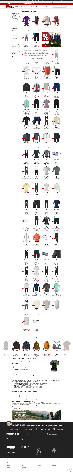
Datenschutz (40, 452)
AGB (37, 452)
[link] (16, 10)
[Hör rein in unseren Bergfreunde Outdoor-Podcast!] (29, 447)
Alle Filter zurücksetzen (14, 32)
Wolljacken (23, 466)
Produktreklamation (39, 451)
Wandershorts (39, 464)
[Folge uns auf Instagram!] (23, 447)
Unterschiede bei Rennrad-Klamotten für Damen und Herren (22, 366)
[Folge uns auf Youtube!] (26, 447)
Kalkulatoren (8, 464)
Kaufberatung (8, 465)
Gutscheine (53, 449)
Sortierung (51, 13)
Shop (7, 0)
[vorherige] (13, 347)
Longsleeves (53, 466)
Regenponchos (24, 464)
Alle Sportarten (38, 6)
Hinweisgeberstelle (54, 452)
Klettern (29, 6)
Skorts (38, 467)
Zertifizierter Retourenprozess (53, 434)
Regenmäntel (23, 464)
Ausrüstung (25, 6)
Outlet (46, 6)
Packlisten (8, 466)
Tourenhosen (38, 466)
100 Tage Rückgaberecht (45, 429)
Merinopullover (24, 467)
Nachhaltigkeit (53, 454)
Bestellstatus (38, 447)
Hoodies (53, 466)
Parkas (23, 465)
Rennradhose (16, 383)
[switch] (71, 471)
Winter (34, 6)
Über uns (52, 446)
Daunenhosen (38, 466)
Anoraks (53, 464)
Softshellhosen (39, 465)
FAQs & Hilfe (38, 448)
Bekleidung (17, 6)
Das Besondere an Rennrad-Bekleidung (19, 364)
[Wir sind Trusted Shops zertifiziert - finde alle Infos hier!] (54, 429)
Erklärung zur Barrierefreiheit (55, 453)
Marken (43, 6)
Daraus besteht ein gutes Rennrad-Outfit (20, 365)
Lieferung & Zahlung (39, 446)
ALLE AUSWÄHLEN (39, 58)
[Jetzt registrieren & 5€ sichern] (36, 415)
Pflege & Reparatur (9, 466)
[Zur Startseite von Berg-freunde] (10, 6)
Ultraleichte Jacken (24, 466)
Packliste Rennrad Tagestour (16, 408)
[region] (37, 54)
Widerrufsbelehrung (39, 454)
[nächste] (60, 347)
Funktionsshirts (54, 464)
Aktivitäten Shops (9, 464)
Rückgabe (37, 450)
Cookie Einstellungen (39, 453)
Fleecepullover (39, 464)
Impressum (53, 451)
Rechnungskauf (30, 429)
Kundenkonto (53, 447)
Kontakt (37, 449)
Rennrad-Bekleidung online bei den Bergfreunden (21, 367)
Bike (32, 6)
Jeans (52, 467)
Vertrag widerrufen (39, 455)
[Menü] (72, 469)
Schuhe (21, 6)
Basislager (10, 0)
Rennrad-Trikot (16, 382)
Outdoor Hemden (54, 465)
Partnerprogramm (54, 450)
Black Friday (8, 467)
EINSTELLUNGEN (33, 58)
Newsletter (53, 448)
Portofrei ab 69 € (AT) (14, 429)
